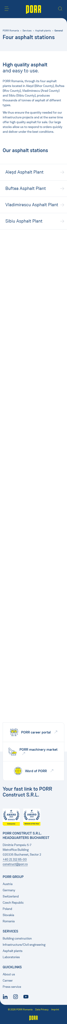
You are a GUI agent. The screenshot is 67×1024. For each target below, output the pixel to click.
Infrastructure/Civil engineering (24, 945)
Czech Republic (13, 903)
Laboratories (11, 957)
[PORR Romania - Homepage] (33, 9)
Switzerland (11, 896)
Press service (12, 987)
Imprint (55, 1009)
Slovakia (8, 915)
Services (27, 30)
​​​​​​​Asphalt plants (13, 951)
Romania (9, 921)
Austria (8, 884)
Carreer (8, 980)
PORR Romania (11, 30)
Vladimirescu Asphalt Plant (31, 204)
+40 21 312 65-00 (15, 859)
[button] (7, 9)
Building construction (17, 938)
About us (9, 974)
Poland (7, 909)
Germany (9, 890)
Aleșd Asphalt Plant (24, 172)
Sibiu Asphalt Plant (24, 221)
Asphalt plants (43, 30)
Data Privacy (42, 1009)
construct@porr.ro (15, 864)
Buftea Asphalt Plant (25, 188)
